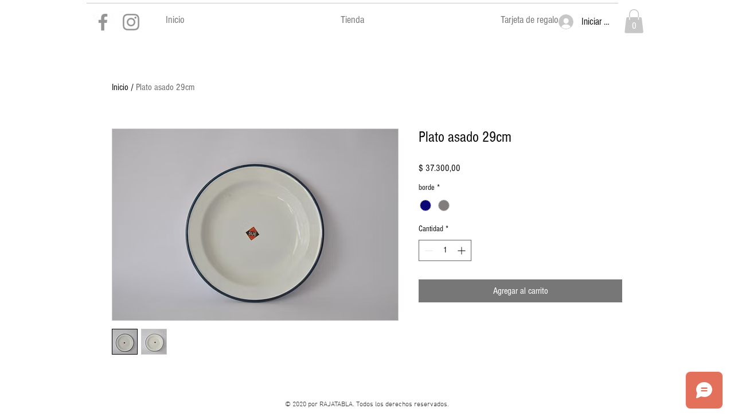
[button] (634, 21)
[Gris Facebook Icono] (103, 22)
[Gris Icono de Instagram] (131, 22)
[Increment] (462, 250)
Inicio (120, 87)
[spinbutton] (445, 250)
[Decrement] (427, 250)
